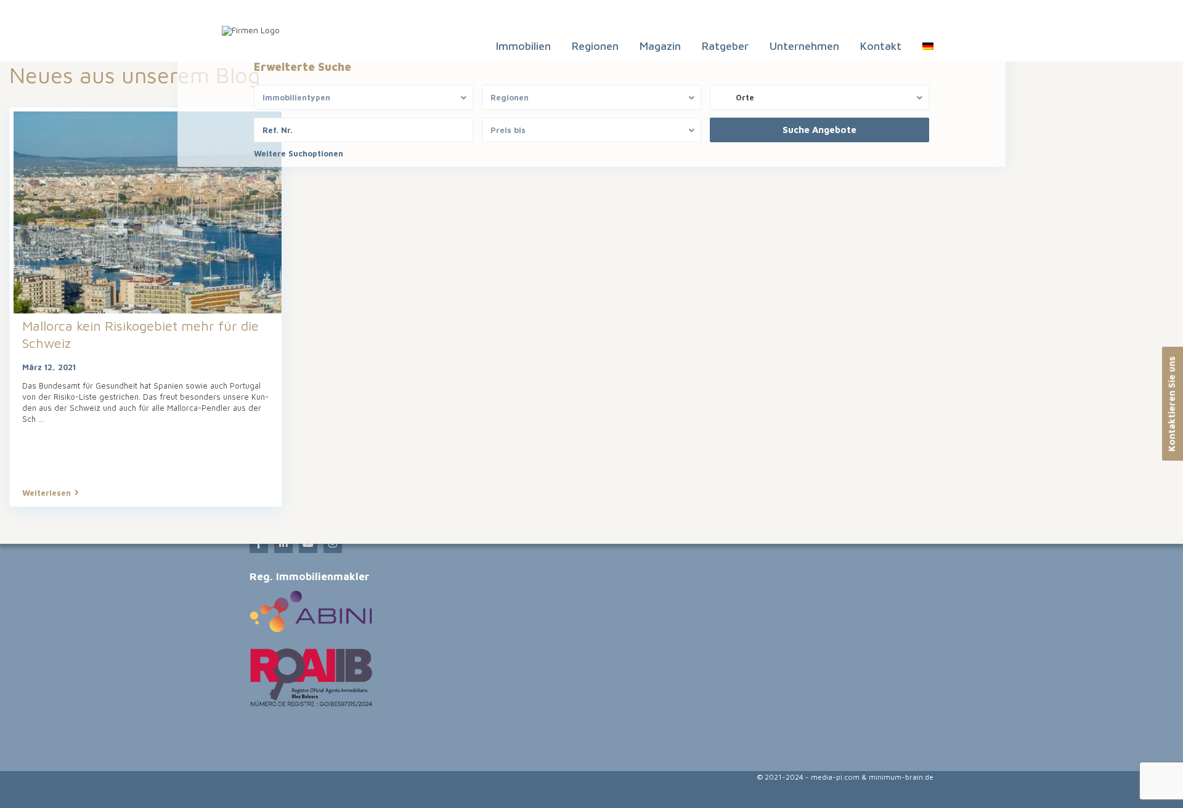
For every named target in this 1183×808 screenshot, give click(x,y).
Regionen (595, 45)
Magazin (660, 45)
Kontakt (880, 45)
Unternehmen (804, 45)
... (41, 419)
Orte (745, 97)
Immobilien (523, 45)
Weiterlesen (46, 492)
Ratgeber (725, 45)
